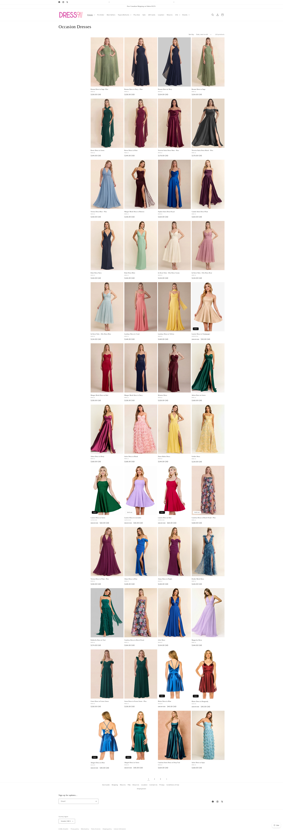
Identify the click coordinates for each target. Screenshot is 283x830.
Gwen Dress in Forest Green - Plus (135, 701)
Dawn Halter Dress (164, 456)
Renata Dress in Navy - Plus (133, 89)
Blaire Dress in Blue (164, 701)
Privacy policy (75, 829)
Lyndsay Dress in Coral (132, 334)
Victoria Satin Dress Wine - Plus (168, 150)
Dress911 (65, 829)
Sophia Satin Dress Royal (166, 211)
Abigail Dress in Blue (98, 762)
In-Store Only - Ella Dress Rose (202, 273)
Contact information (120, 829)
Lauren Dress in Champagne (201, 334)
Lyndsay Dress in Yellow (166, 334)
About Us (135, 785)
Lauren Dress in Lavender (132, 518)
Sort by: (191, 34)
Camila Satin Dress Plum (200, 211)
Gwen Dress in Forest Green (100, 701)
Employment (141, 789)
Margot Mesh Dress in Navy (133, 395)
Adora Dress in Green (199, 395)
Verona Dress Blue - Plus (99, 211)
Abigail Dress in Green (131, 762)
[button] (91, 14)
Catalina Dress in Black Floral (134, 640)
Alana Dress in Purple (165, 579)
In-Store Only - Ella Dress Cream (168, 273)
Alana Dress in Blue (130, 579)
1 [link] (148, 779)
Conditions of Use (172, 785)
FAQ (129, 785)
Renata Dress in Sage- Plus (99, 89)
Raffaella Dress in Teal (98, 640)
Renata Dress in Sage (199, 89)
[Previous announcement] (109, 2)
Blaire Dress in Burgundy (200, 701)
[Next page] (166, 779)
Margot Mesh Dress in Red (99, 395)
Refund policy (85, 829)
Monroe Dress (162, 395)
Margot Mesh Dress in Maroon (134, 211)
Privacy (161, 785)
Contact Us (153, 785)
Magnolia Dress (197, 640)
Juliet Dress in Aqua (198, 762)
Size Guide (106, 785)
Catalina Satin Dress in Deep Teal (169, 762)
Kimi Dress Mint (129, 273)
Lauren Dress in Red (164, 518)
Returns (123, 785)
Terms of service (95, 829)
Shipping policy (107, 829)
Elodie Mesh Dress (198, 579)
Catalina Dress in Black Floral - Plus (204, 518)
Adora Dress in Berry (97, 456)
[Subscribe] (95, 801)
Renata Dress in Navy (165, 89)
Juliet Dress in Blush (131, 456)
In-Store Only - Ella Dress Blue (101, 334)
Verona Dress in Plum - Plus (100, 579)
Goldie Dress (196, 456)
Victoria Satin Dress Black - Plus (202, 150)
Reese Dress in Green (97, 150)
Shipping (115, 785)
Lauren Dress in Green (98, 518)
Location (144, 785)
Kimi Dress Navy (96, 273)
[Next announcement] (173, 2)
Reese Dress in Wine (131, 150)
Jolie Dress (161, 640)
